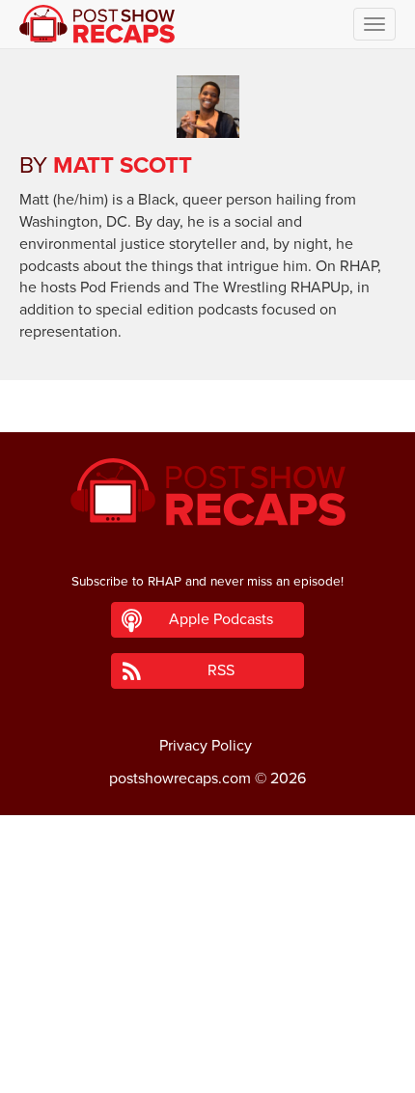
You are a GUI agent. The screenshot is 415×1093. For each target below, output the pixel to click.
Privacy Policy (205, 745)
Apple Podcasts (221, 619)
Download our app (207, 1067)
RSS (221, 670)
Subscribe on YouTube (208, 1023)
